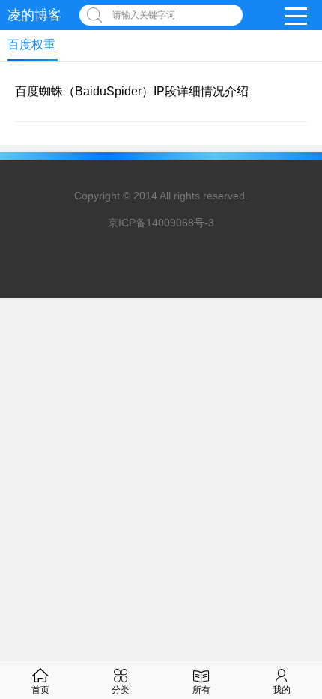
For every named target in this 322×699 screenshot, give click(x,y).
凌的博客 (34, 15)
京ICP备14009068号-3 (161, 223)
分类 (121, 690)
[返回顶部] (291, 578)
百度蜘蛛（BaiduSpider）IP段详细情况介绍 (132, 91)
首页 (40, 690)
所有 (201, 690)
